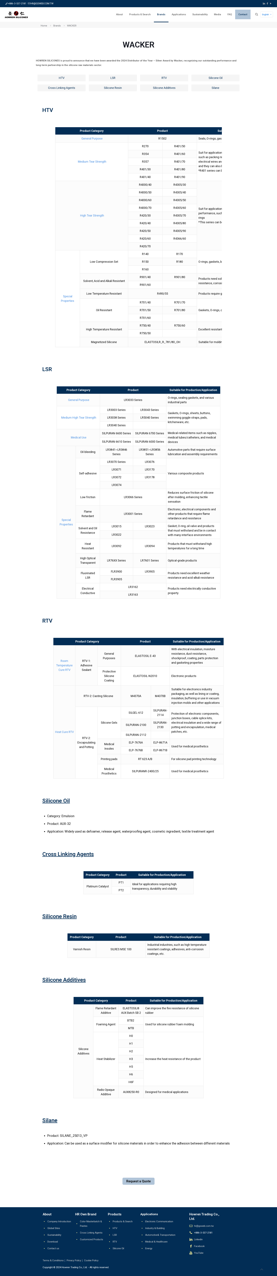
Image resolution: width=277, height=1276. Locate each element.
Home (44, 25)
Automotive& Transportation (160, 1234)
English (265, 14)
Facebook (199, 1246)
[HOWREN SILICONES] (16, 14)
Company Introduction (59, 1221)
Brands (57, 25)
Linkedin (198, 1239)
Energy (148, 1248)
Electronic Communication (159, 1221)
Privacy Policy (74, 1260)
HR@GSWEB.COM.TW (42, 3)
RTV (115, 1241)
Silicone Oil (56, 800)
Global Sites (53, 1228)
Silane (49, 1120)
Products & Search (123, 1221)
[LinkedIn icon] (264, 3)
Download (52, 1241)
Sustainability (54, 1234)
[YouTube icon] (270, 3)
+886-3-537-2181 (17, 3)
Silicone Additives (64, 980)
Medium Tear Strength (91, 161)
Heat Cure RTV (64, 732)
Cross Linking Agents (68, 854)
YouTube (198, 1252)
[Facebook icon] (267, 3)
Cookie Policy (91, 1260)
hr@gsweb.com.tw (204, 1226)
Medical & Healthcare (156, 1241)
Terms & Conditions (53, 1260)
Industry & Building (155, 1228)
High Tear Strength (92, 215)
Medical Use (78, 437)
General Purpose (92, 138)
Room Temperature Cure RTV (64, 665)
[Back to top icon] (261, 1269)
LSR (115, 1234)
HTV (115, 1228)
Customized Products (91, 1239)
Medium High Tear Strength (78, 417)
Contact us (53, 1248)
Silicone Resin (59, 916)
